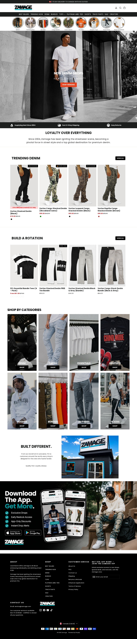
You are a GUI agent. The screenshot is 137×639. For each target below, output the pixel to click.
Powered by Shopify (74, 632)
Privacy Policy (73, 589)
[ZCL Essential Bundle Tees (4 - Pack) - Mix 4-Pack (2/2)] (11, 296)
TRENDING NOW (36, 14)
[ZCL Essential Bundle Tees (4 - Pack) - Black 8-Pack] (21, 296)
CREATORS (114, 14)
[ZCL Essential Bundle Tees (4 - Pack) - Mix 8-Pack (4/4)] (23, 296)
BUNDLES (54, 14)
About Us (71, 566)
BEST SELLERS (24, 14)
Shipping (71, 576)
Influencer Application (76, 583)
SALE (106, 14)
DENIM (47, 14)
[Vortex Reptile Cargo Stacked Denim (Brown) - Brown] (99, 216)
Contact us (72, 573)
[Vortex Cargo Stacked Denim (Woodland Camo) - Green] (40, 216)
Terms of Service (74, 586)
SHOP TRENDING (68, 85)
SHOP (22, 367)
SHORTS (88, 14)
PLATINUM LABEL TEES (75, 14)
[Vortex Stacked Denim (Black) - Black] (11, 219)
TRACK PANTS (97, 14)
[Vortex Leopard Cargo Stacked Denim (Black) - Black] (69, 216)
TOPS (61, 14)
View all (120, 158)
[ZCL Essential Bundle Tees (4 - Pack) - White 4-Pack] (16, 296)
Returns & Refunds (75, 579)
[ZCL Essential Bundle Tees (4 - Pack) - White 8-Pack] (18, 296)
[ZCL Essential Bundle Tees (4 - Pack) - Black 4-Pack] (14, 296)
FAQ (69, 569)
